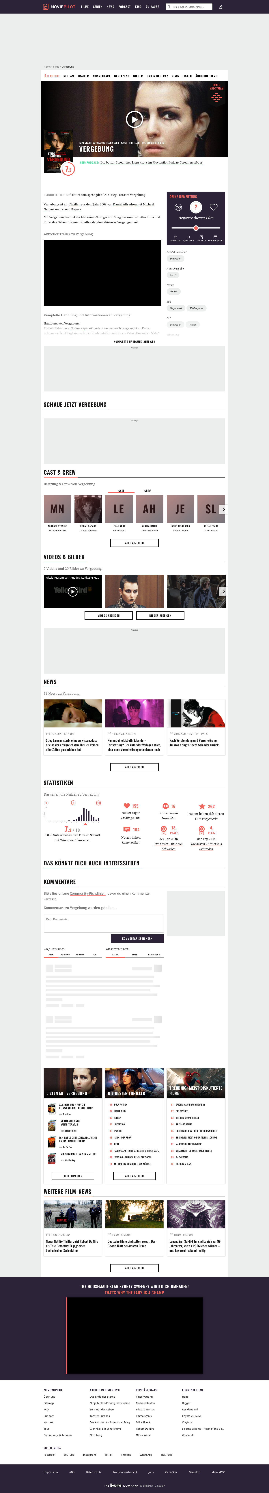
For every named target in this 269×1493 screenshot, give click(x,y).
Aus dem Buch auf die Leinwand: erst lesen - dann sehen (76, 1108)
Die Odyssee (182, 1111)
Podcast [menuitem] (125, 6)
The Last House (184, 1124)
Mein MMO (218, 1472)
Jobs (151, 1472)
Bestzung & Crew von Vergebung (69, 484)
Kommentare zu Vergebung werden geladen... (80, 907)
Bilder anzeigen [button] (160, 615)
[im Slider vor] (223, 509)
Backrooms (182, 1157)
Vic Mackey (70, 1160)
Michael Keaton (145, 1403)
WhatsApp (146, 1454)
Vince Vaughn (144, 1396)
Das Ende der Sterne (102, 1396)
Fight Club (120, 1111)
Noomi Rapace (71, 209)
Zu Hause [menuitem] (152, 6)
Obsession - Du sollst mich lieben (194, 1150)
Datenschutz (93, 1472)
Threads (126, 1454)
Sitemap (49, 1403)
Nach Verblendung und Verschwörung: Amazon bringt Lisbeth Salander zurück (194, 742)
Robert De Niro (145, 1428)
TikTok (108, 1454)
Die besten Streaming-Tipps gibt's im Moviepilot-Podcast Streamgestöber (151, 162)
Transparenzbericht (125, 1472)
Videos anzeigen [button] (109, 615)
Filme (56, 66)
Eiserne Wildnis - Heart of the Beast (203, 1428)
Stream (68, 76)
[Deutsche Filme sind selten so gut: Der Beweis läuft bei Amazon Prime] (134, 1214)
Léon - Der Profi (123, 1137)
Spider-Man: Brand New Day (190, 1104)
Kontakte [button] (65, 954)
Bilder (138, 76)
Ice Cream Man (183, 1164)
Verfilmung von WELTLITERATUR (71, 1122)
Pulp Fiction (120, 1104)
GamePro (194, 1472)
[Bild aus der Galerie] (134, 592)
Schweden (175, 258)
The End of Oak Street (187, 1117)
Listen (187, 76)
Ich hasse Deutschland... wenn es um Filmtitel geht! (78, 1139)
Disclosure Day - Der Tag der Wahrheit (197, 1131)
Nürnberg (96, 1435)
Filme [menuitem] (85, 6)
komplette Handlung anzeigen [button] (134, 341)
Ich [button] (94, 954)
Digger (186, 1403)
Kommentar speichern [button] (137, 938)
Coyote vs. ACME (192, 1416)
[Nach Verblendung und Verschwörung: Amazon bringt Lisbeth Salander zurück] (196, 713)
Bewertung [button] (154, 954)
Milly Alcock (143, 1422)
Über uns (49, 1396)
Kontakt (48, 1422)
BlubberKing (71, 1130)
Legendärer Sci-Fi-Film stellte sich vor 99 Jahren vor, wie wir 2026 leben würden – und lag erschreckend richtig (195, 1246)
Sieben (117, 1117)
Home (47, 66)
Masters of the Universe (189, 1144)
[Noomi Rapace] (88, 509)
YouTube (69, 1454)
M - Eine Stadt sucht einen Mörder (132, 1164)
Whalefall (188, 1435)
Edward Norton (145, 1409)
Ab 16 (173, 275)
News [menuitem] (110, 6)
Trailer (83, 76)
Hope (185, 1396)
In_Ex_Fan (67, 1147)
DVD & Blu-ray (157, 76)
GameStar (171, 1472)
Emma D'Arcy (144, 1416)
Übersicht (52, 76)
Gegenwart (176, 308)
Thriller (174, 291)
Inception (120, 1124)
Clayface (187, 1422)
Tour (46, 1428)
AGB (71, 1472)
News (175, 76)
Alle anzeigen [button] (134, 543)
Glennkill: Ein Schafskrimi (105, 1428)
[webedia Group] (134, 1486)
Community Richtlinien (58, 1435)
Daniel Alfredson (125, 204)
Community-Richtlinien (88, 893)
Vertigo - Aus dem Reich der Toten (133, 1157)
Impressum (51, 1472)
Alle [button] (51, 954)
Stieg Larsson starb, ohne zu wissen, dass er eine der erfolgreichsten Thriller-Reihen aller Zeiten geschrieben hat (72, 745)
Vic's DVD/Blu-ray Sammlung (78, 1154)
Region (193, 324)
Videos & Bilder (64, 557)
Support (49, 1416)
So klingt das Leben (102, 1409)
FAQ (46, 1409)
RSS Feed (166, 1454)
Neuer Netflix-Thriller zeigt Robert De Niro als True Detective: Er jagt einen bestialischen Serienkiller (72, 1246)
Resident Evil (190, 1409)
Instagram (89, 1454)
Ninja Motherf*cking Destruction (110, 1403)
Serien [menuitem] (97, 6)
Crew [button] (147, 491)
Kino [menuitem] (138, 6)
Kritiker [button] (80, 954)
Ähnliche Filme (206, 76)
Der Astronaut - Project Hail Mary (110, 1422)
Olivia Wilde (143, 1435)
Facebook (49, 1454)
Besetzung (122, 76)
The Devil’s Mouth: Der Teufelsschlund (197, 1137)
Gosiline (67, 1114)
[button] (175, 238)
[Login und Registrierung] (220, 6)
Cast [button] (121, 491)
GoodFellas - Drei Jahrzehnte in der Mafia (137, 1150)
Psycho (118, 1131)
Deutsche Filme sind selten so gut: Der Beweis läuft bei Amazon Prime (131, 1243)
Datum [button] (115, 954)
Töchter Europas (100, 1416)
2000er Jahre (196, 308)
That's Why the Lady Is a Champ (134, 1292)
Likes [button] (134, 954)
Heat (116, 1144)
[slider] (196, 228)
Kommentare (102, 76)
